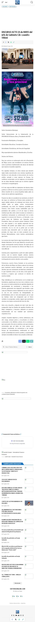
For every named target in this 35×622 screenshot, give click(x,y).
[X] (14, 615)
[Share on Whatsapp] (11, 42)
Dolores (5, 6)
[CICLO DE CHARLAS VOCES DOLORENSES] (29, 481)
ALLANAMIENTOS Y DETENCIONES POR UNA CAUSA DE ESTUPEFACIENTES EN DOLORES (11, 511)
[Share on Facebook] (6, 42)
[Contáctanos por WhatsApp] (13, 596)
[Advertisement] (17, 19)
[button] (3, 2)
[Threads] (23, 615)
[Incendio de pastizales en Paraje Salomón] (29, 539)
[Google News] (19, 615)
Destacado (13, 6)
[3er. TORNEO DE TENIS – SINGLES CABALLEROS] (29, 576)
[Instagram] (21, 615)
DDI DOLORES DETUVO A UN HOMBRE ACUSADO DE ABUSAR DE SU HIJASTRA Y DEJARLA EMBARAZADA (12, 566)
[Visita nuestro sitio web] (17, 596)
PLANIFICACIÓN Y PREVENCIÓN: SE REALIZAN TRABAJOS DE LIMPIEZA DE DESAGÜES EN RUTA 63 (12, 521)
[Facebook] (12, 615)
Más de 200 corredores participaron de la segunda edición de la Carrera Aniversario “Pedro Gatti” (12, 548)
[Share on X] (8, 42)
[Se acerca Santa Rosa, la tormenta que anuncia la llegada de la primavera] (29, 531)
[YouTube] (16, 615)
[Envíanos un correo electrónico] (21, 596)
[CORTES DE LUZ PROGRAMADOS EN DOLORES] (29, 503)
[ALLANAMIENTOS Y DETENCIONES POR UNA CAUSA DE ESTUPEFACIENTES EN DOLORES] (29, 511)
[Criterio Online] (17, 2)
